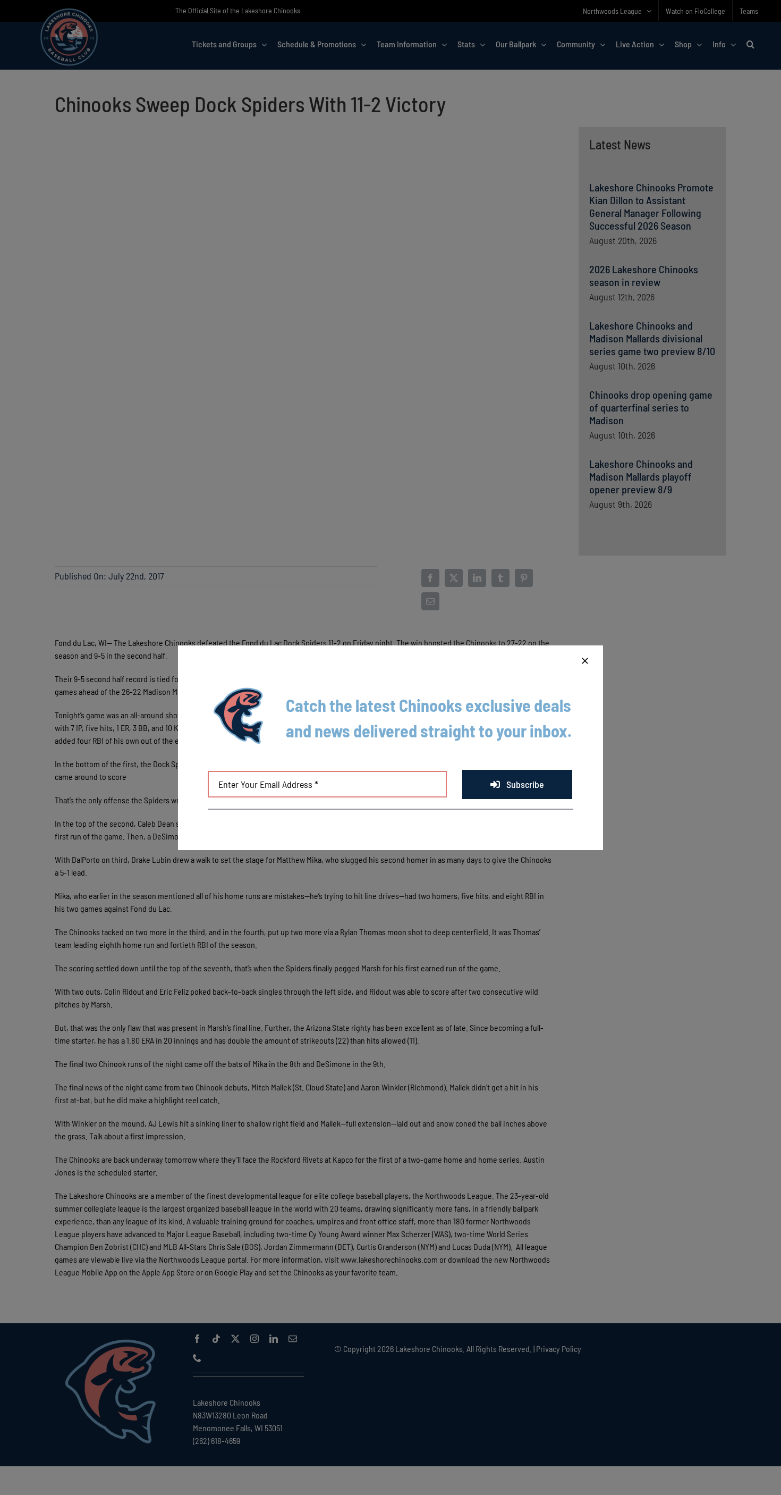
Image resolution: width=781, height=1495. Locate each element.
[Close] (585, 661)
